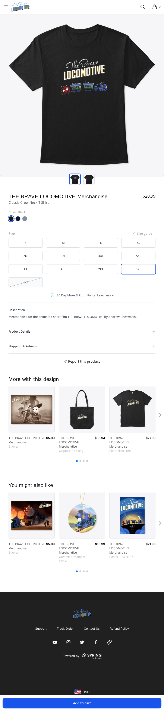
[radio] (26, 243)
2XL (25, 256)
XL (138, 243)
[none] (142, 233)
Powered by (71, 656)
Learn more (105, 295)
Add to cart (82, 703)
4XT (25, 282)
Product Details (19, 331)
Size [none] (12, 233)
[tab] (75, 179)
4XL (100, 256)
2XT (100, 269)
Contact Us (92, 628)
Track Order (65, 628)
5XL (138, 256)
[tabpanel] (82, 95)
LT (25, 269)
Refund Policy (119, 628)
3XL (63, 256)
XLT (63, 269)
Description (17, 310)
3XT (138, 269)
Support (41, 628)
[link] (31, 409)
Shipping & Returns (23, 346)
